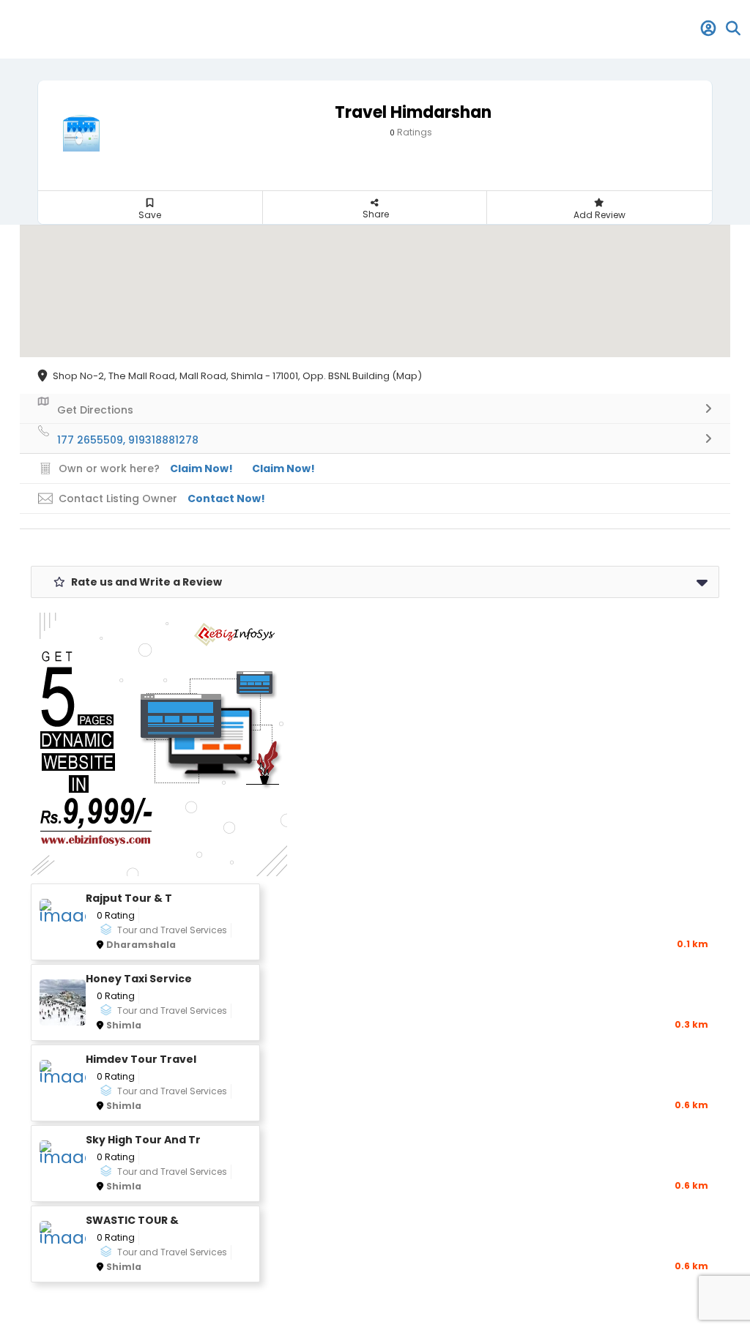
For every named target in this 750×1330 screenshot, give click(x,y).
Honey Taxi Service (139, 979)
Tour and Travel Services (172, 930)
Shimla (123, 1025)
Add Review (599, 215)
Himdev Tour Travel (141, 1059)
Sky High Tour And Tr (143, 1140)
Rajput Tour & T (129, 898)
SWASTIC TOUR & (132, 1221)
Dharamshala (141, 944)
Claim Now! (283, 468)
